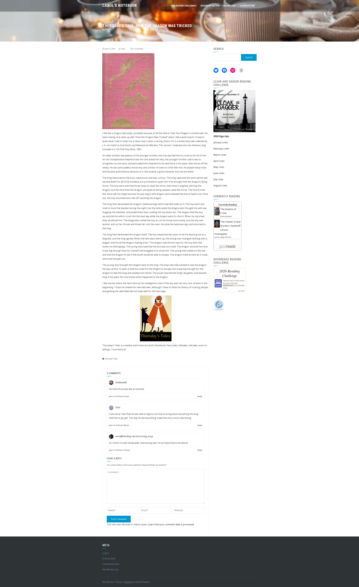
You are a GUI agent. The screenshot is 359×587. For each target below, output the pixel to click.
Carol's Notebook (119, 5)
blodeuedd (120, 382)
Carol (123, 48)
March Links (219, 154)
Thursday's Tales (111, 358)
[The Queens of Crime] (217, 211)
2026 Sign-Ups (221, 136)
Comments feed (111, 564)
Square (128, 581)
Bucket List (230, 5)
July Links (218, 179)
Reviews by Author (210, 5)
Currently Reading (227, 204)
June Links (218, 173)
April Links (219, 161)
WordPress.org (110, 569)
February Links (221, 148)
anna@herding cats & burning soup (134, 436)
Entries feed (109, 558)
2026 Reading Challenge (229, 273)
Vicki (117, 407)
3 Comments (138, 48)
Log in (106, 553)
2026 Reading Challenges (183, 5)
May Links (218, 167)
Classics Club (247, 5)
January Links (220, 142)
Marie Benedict (227, 216)
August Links (220, 185)
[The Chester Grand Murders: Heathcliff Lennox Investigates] (217, 223)
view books (241, 291)
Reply (199, 396)
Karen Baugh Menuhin (223, 237)
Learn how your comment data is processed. (171, 524)
